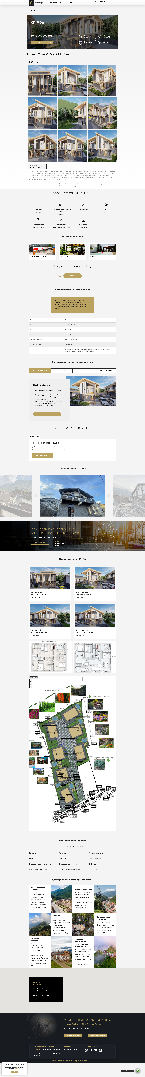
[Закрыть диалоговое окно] (142, 2)
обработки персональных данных (77, 567)
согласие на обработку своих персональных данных (74, 565)
